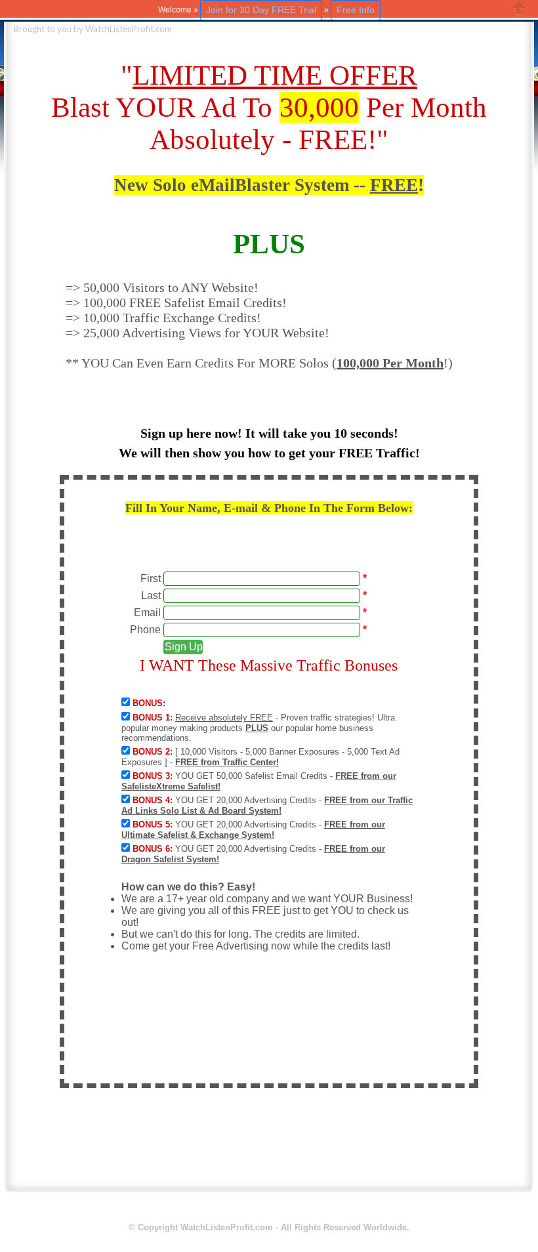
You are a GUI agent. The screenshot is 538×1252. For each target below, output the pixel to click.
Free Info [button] (356, 10)
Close (519, 9)
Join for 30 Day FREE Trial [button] (261, 10)
